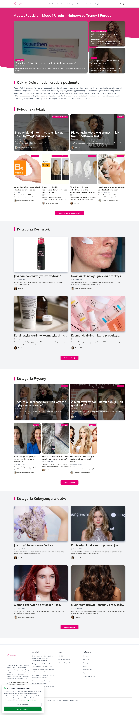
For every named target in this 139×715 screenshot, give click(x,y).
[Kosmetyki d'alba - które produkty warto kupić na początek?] (98, 313)
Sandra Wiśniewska (81, 348)
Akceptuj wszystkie (23, 709)
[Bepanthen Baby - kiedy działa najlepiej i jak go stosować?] (51, 47)
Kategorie (87, 652)
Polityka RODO (51, 700)
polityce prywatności (29, 700)
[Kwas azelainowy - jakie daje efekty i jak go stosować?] (98, 254)
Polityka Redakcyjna (62, 700)
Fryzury (85, 673)
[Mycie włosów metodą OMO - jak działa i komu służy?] (111, 169)
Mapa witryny (74, 700)
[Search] (120, 4)
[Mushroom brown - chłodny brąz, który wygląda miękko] (98, 583)
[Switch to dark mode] (123, 3)
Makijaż (88, 4)
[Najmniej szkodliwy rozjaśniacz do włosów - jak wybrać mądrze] (55, 169)
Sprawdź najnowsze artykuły (69, 213)
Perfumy (80, 4)
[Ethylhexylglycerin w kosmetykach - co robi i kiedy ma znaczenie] (41, 313)
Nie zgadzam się (22, 704)
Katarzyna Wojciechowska (26, 147)
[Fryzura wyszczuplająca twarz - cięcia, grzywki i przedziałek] (27, 438)
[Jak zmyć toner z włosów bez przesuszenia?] (41, 523)
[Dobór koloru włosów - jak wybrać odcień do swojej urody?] (83, 438)
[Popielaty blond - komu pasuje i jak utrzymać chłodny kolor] (98, 523)
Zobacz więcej (69, 358)
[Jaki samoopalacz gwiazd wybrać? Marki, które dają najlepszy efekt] (41, 254)
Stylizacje (70, 4)
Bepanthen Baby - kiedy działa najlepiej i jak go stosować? (45, 63)
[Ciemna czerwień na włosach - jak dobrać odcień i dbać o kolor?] (41, 583)
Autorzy (61, 652)
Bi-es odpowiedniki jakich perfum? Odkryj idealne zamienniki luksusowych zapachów (42, 658)
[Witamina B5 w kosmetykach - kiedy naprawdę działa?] (27, 169)
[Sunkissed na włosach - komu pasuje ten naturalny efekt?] (55, 438)
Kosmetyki (60, 4)
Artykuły (36, 652)
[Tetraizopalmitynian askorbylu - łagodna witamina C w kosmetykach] (83, 169)
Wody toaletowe (100, 4)
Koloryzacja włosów (89, 676)
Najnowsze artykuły (47, 4)
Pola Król (77, 147)
